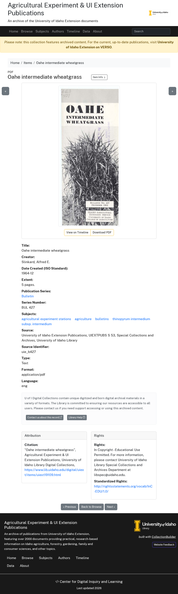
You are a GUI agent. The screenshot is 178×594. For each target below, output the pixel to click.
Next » (111, 506)
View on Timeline (77, 232)
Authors (58, 31)
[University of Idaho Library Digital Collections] (158, 13)
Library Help (76, 417)
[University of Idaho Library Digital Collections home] (155, 525)
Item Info (98, 77)
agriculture (83, 319)
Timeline (73, 31)
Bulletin (28, 296)
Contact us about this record (43, 417)
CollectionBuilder (164, 537)
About (97, 31)
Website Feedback (164, 544)
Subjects (42, 31)
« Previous (69, 506)
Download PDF (102, 232)
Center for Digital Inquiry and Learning (91, 582)
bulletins (102, 319)
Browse (27, 31)
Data (86, 31)
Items (28, 63)
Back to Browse (91, 506)
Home (13, 31)
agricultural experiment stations (46, 319)
